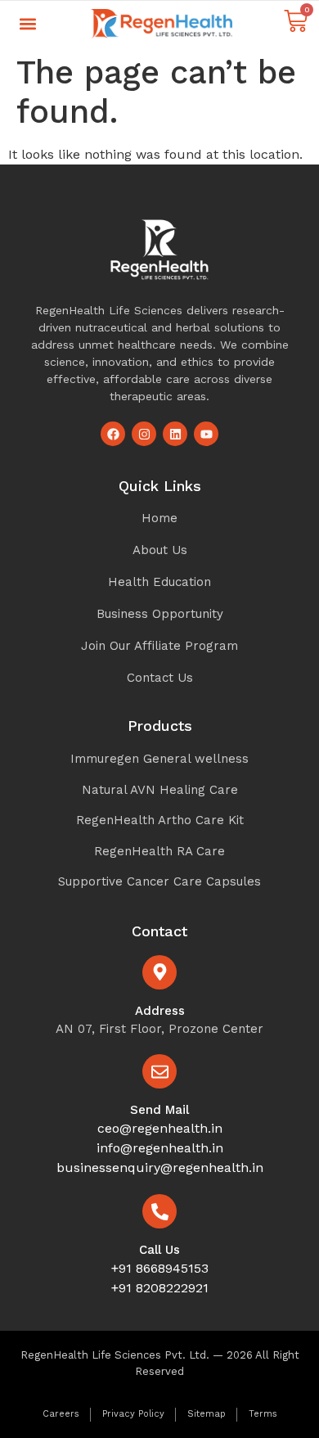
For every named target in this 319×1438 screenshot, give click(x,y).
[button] (28, 24)
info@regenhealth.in (160, 1148)
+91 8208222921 (160, 1288)
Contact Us (160, 677)
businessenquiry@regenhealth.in (159, 1167)
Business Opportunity (160, 613)
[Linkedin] (175, 433)
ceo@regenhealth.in (159, 1128)
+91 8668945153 (160, 1268)
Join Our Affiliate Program (159, 645)
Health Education (159, 582)
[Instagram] (144, 433)
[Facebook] (113, 433)
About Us (160, 550)
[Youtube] (206, 433)
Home (159, 518)
